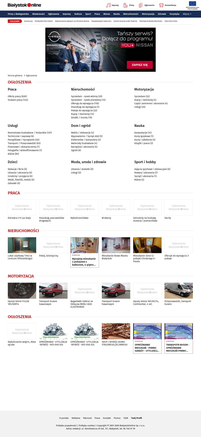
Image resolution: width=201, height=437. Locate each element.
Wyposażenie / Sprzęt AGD (85, 136)
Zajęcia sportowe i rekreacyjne (150, 169)
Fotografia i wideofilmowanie (23, 150)
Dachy (168, 218)
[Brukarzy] (116, 207)
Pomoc (117, 418)
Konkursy (28, 21)
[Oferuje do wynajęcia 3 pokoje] (179, 245)
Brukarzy (106, 218)
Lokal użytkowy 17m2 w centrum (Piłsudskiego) (20, 257)
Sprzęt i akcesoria (143, 176)
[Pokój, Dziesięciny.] (53, 245)
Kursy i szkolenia (143, 139)
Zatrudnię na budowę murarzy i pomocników (145, 219)
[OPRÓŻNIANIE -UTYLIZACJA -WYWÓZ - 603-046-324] (53, 331)
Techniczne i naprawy (19, 136)
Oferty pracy (14, 96)
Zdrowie (162, 14)
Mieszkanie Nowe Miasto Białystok (115, 257)
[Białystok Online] (24, 5)
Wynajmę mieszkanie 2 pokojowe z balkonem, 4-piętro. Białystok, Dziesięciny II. (84, 261)
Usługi (137, 107)
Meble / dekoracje (80, 132)
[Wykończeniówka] (84, 207)
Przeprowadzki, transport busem (178, 302)
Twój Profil (136, 418)
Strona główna (15, 75)
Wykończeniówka (79, 218)
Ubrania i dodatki (80, 169)
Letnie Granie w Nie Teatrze (125, 21)
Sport (88, 14)
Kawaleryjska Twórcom (101, 21)
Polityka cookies (87, 425)
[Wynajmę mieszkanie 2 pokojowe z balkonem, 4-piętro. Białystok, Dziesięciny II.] (85, 245)
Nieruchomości (130, 14)
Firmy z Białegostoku (18, 14)
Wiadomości (38, 14)
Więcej (186, 14)
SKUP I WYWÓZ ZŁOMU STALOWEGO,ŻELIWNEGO (114, 343)
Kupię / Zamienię (80, 114)
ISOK (126, 418)
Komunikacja (170, 5)
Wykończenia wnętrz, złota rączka (22, 343)
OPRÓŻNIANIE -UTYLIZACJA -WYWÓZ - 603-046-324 (53, 343)
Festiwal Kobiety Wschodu (150, 21)
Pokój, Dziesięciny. (49, 255)
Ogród (74, 150)
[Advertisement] (100, 382)
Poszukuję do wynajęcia (83, 107)
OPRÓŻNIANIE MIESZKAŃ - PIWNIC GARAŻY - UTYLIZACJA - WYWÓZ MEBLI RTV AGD (147, 347)
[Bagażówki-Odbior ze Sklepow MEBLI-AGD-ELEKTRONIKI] (84, 291)
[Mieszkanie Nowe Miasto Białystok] (116, 245)
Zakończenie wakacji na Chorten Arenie (72, 21)
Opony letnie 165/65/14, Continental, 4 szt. (146, 302)
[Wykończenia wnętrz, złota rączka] (22, 331)
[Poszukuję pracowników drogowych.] (53, 207)
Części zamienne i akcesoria (149, 103)
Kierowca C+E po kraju (19, 218)
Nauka (116, 14)
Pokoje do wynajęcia (82, 110)
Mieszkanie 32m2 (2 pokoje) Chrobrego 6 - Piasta (144, 258)
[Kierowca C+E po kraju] (22, 207)
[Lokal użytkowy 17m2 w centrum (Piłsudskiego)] (22, 245)
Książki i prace (142, 143)
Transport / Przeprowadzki (22, 143)
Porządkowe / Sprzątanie (21, 139)
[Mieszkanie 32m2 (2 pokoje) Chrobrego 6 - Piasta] (147, 245)
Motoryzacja (148, 14)
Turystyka (174, 14)
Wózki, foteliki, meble (19, 179)
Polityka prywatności (66, 425)
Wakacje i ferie (16, 169)
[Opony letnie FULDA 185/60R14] (22, 291)
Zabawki (12, 183)
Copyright (102, 425)
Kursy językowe (142, 136)
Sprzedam (139, 96)
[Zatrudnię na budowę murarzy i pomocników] (147, 207)
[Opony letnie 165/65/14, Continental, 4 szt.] (147, 291)
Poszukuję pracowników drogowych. (51, 219)
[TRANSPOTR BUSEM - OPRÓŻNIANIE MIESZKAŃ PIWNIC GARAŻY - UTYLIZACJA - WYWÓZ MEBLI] (179, 331)
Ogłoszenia (149, 5)
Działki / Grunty (79, 117)
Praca (97, 14)
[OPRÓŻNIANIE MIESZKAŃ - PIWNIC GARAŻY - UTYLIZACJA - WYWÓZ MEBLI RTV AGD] (147, 331)
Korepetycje (140, 132)
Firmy (131, 5)
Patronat (87, 418)
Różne (11, 153)
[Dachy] (179, 207)
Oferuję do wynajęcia (82, 103)
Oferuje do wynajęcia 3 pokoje (177, 257)
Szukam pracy (15, 99)
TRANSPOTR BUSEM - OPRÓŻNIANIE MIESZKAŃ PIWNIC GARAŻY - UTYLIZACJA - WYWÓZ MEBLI (178, 347)
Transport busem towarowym (48, 302)
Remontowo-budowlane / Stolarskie (27, 132)
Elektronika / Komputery (84, 139)
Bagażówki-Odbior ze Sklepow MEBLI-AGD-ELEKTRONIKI (81, 304)
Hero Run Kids (171, 21)
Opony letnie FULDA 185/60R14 (18, 302)
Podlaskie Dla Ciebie (44, 21)
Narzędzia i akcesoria (82, 146)
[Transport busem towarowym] (53, 291)
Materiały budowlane (82, 143)
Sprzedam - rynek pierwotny (86, 99)
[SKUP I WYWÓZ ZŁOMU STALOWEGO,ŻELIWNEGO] (116, 331)
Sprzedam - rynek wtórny (84, 96)
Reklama (76, 418)
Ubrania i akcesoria (18, 172)
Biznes (106, 14)
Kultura (78, 14)
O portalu (64, 418)
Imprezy (115, 5)
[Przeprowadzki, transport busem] (179, 291)
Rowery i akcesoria (144, 172)
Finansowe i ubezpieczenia (22, 146)
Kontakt (107, 418)
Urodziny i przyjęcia (18, 176)
